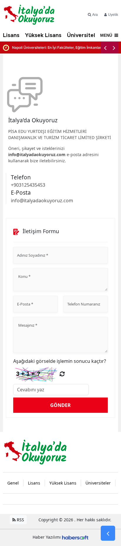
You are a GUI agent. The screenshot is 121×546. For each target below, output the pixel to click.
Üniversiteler (84, 35)
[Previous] (105, 48)
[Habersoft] (75, 537)
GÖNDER (60, 405)
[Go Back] (108, 533)
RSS (20, 519)
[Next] (114, 48)
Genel (13, 483)
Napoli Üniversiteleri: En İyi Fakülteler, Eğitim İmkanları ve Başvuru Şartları (65, 47)
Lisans (11, 35)
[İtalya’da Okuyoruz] (35, 451)
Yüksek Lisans (43, 35)
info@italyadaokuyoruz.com (36, 154)
